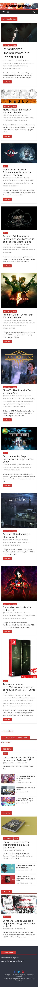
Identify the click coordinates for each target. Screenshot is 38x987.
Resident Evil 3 (16, 250)
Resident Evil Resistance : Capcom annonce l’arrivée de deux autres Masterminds (18, 239)
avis (15, 63)
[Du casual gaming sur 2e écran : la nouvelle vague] (8, 798)
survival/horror (7, 68)
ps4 (6, 120)
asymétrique (18, 247)
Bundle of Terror (19, 698)
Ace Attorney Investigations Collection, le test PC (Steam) (25, 778)
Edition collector (30, 698)
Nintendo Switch (12, 66)
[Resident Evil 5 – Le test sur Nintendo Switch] (19, 274)
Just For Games (17, 401)
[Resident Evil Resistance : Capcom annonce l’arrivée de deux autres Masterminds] (19, 208)
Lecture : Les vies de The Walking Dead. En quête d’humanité (16, 844)
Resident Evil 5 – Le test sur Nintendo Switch (18, 316)
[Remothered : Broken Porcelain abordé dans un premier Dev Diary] (19, 145)
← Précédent (7, 731)
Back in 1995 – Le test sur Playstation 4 (17, 535)
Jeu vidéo (9, 401)
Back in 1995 (21, 542)
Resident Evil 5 (21, 325)
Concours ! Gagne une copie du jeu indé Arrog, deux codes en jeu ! (19, 923)
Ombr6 (20, 60)
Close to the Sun (19, 398)
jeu (13, 700)
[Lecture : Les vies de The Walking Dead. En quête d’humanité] (19, 818)
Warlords (23, 618)
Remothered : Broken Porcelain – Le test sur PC (17, 53)
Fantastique (27, 398)
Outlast (23, 703)
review (5, 545)
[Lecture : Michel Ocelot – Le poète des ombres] (8, 865)
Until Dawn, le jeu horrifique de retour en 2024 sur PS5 (18, 759)
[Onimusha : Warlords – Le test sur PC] (19, 567)
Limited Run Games (21, 700)
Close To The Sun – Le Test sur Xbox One (17, 391)
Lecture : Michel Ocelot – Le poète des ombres (25, 867)
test (14, 68)
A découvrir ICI (6, 742)
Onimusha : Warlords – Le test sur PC (17, 609)
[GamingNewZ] (19, 4)
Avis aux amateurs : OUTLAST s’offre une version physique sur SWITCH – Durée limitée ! (19, 688)
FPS (24, 118)
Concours (7, 917)
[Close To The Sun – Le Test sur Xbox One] (19, 350)
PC (18, 66)
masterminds (7, 250)
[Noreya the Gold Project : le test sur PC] (8, 787)
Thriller (5, 406)
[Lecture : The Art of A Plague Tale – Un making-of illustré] (8, 876)
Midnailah (18, 115)
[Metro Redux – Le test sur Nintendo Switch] (19, 90)
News (5, 166)
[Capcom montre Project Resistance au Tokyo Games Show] (19, 428)
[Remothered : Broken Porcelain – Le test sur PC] (19, 24)
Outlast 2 (5, 706)
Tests (14, 45)
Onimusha (32, 615)
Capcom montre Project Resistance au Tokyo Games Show (18, 458)
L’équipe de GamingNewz (9, 958)
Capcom (24, 247)
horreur (29, 63)
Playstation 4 (23, 66)
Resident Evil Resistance (28, 250)
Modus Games (18, 180)
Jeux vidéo (7, 45)
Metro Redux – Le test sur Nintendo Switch (17, 111)
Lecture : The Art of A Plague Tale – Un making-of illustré (25, 879)
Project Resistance (25, 467)
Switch (30, 706)
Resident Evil (6, 470)
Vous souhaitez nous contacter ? (12, 961)
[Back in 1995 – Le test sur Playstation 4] (19, 494)
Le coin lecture (8, 838)
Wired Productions (13, 406)
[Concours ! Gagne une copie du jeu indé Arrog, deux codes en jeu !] (19, 896)
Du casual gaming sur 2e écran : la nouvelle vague (24, 800)
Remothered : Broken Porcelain (23, 183)
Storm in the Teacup (14, 404)
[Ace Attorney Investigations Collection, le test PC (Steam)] (8, 775)
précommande (13, 706)
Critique (19, 63)
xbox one (18, 68)
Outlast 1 (28, 703)
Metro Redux (29, 118)
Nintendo (17, 703)
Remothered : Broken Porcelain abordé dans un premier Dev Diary (17, 172)
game (24, 63)
